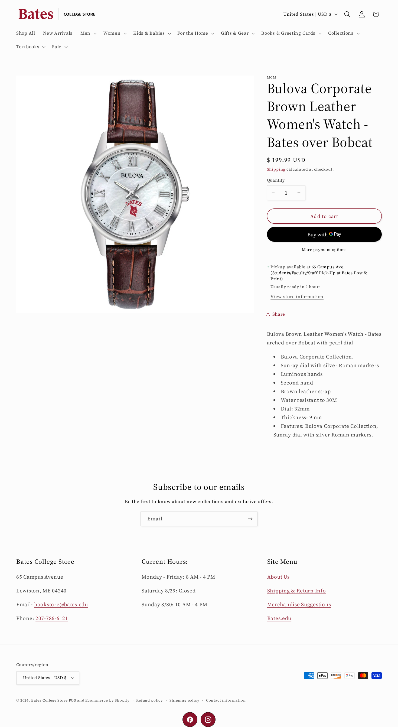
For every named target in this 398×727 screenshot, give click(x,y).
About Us (278, 576)
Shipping (276, 169)
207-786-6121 (51, 618)
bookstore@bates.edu (61, 604)
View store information (297, 297)
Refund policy (149, 700)
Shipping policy (184, 700)
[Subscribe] (250, 518)
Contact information (226, 700)
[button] (88, 33)
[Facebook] (189, 719)
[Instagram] (208, 719)
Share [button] (278, 314)
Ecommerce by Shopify (107, 700)
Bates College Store (49, 700)
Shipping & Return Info (296, 590)
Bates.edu (279, 618)
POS (72, 700)
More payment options (324, 249)
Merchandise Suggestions (299, 604)
